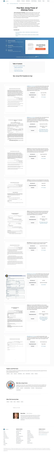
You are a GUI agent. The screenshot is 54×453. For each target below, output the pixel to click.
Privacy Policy (5, 436)
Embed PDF (28, 432)
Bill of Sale (17, 432)
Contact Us (5, 435)
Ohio (23, 373)
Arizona (32, 373)
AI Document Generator (30, 437)
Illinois (14, 401)
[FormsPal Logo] (6, 0)
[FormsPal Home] (6, 429)
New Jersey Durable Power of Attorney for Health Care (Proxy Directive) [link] (43, 130)
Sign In (4, 432)
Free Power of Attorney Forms (14, 3)
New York (15, 373)
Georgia (8, 401)
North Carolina (28, 373)
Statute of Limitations (30, 436)
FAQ (4, 439)
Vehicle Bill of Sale (18, 433)
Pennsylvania (20, 373)
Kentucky (36, 373)
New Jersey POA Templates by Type (19, 65)
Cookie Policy (5, 443)
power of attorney (31, 86)
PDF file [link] (38, 56)
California (8, 373)
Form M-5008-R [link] (43, 284)
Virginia (22, 401)
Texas (11, 373)
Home (8, 3)
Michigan (18, 401)
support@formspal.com (43, 434)
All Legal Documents (19, 441)
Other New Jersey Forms (18, 69)
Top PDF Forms (18, 437)
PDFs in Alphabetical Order (19, 440)
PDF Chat (28, 441)
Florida (11, 401)
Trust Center (29, 440)
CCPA (4, 440)
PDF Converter (29, 433)
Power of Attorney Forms (19, 436)
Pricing (4, 444)
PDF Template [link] (41, 129)
